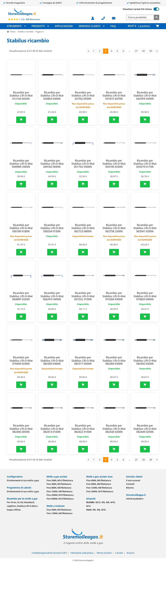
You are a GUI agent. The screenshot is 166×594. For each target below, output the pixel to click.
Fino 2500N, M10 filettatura (60, 494)
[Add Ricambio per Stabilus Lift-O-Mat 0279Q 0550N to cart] (83, 120)
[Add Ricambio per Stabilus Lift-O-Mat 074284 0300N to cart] (114, 317)
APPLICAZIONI (64, 26)
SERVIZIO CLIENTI (89, 26)
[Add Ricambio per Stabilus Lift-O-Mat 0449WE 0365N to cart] (21, 184)
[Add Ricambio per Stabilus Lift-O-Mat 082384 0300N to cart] (114, 384)
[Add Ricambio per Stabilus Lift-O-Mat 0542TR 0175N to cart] (145, 184)
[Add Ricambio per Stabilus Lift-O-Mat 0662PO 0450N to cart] (52, 317)
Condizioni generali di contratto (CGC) (49, 552)
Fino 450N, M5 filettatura (59, 483)
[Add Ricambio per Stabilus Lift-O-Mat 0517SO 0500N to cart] (83, 184)
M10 (112, 502)
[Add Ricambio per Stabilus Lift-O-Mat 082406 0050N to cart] (21, 449)
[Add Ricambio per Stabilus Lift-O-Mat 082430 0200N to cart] (114, 449)
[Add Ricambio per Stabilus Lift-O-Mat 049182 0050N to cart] (52, 184)
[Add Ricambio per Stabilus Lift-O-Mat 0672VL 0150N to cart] (83, 317)
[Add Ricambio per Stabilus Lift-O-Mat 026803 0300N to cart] (52, 120)
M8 (107, 502)
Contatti (130, 483)
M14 (88, 505)
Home (13, 31)
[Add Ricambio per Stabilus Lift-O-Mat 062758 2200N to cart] (114, 252)
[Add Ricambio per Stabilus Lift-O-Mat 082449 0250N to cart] (145, 449)
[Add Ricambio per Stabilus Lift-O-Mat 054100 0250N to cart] (114, 184)
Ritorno (130, 487)
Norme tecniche (104, 552)
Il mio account (133, 480)
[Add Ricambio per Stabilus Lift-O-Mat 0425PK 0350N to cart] (145, 120)
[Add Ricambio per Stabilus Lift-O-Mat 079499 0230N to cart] (21, 384)
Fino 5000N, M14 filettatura (60, 498)
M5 (103, 502)
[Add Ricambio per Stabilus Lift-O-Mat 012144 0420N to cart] (21, 120)
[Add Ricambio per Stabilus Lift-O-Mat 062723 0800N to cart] (83, 252)
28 (143, 50)
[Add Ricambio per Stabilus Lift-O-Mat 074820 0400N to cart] (145, 317)
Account (130, 552)
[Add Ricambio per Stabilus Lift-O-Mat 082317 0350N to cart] (83, 384)
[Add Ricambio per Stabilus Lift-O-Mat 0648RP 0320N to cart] (21, 317)
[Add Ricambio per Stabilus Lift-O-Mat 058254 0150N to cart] (52, 252)
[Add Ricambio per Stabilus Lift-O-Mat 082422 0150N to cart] (83, 449)
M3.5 (97, 502)
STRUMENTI (14, 26)
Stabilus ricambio (26, 31)
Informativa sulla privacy (82, 552)
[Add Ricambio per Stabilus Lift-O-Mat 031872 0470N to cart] (114, 120)
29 (150, 50)
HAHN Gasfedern (134, 498)
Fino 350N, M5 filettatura (59, 509)
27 (136, 50)
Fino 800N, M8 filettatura (59, 487)
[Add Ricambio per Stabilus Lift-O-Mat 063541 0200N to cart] (145, 252)
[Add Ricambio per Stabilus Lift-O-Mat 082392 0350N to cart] (145, 384)
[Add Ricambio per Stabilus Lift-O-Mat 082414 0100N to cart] (52, 449)
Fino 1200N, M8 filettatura (59, 513)
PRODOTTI (38, 26)
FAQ (113, 26)
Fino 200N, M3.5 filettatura (60, 480)
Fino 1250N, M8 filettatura (59, 491)
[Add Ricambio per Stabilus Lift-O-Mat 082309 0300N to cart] (52, 384)
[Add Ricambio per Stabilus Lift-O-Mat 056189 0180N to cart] (21, 252)
